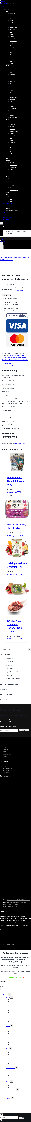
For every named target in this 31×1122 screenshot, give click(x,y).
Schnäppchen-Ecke (13, 678)
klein (20, 443)
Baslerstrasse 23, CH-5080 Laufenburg (18, 902)
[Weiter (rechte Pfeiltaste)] (2, 986)
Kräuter (9, 675)
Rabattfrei (9, 658)
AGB (4, 752)
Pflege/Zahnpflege (14, 1046)
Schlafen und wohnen (8, 360)
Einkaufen (5, 994)
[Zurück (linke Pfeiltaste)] (0, 986)
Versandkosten (7, 768)
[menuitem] (6, 7)
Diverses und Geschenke (16, 355)
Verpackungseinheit (8, 289)
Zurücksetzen (19, 290)
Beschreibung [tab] (9, 363)
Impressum (6, 756)
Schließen (3, 981)
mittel (24, 443)
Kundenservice (7, 1098)
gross (16, 443)
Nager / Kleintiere (10, 1068)
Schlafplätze (19, 360)
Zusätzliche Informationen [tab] (12, 366)
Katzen (24, 357)
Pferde (9, 668)
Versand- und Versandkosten (13, 1103)
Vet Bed (25, 360)
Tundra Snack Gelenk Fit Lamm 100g (16, 481)
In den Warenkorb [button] (12, 492)
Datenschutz (7, 754)
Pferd (7, 1048)
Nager (11, 1095)
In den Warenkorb (7, 295)
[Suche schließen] (1, 1114)
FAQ (4, 766)
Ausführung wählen (12, 536)
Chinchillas (12, 1079)
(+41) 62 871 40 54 (13, 904)
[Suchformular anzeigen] (1, 223)
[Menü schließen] (0, 988)
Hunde (20, 357)
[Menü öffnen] (2, 247)
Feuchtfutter (13, 1001)
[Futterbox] (3, 3)
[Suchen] (29, 649)
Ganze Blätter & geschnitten (17, 1083)
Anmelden (5, 1111)
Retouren (6, 770)
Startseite (5, 992)
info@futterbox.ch (11, 906)
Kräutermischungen (14, 1087)
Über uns (6, 747)
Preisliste (6, 772)
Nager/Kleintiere (12, 672)
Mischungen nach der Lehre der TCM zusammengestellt (19, 1022)
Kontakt (5, 750)
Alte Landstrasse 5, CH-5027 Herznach (18, 900)
